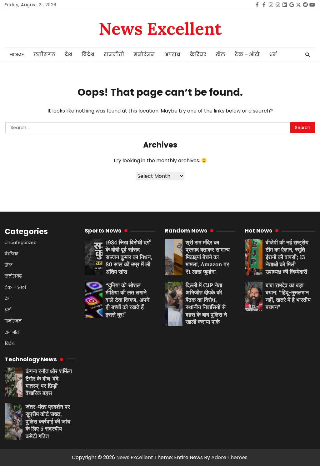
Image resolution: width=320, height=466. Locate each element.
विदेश (88, 54)
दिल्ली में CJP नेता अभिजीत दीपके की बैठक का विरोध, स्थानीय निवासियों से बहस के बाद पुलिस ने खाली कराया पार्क (206, 303)
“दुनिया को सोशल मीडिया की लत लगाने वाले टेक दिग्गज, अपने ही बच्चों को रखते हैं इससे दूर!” (127, 300)
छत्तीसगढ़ (44, 54)
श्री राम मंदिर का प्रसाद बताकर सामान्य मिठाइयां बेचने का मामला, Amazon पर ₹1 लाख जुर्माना (208, 257)
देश (68, 54)
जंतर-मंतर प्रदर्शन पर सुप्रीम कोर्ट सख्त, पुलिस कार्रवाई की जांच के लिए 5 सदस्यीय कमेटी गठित (48, 421)
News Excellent (160, 28)
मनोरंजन (144, 54)
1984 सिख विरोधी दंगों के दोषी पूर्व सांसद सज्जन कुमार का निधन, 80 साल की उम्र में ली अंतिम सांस (129, 257)
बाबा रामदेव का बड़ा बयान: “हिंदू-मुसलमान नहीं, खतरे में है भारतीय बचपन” (288, 296)
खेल (220, 54)
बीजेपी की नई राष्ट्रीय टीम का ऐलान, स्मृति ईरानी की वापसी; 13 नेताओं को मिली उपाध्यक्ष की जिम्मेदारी (287, 257)
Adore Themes (229, 457)
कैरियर (198, 54)
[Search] (307, 54)
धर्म (273, 54)
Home (16, 54)
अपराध (172, 54)
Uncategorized (21, 242)
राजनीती (114, 54)
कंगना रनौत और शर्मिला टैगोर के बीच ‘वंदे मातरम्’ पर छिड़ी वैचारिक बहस (49, 382)
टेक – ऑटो (247, 54)
